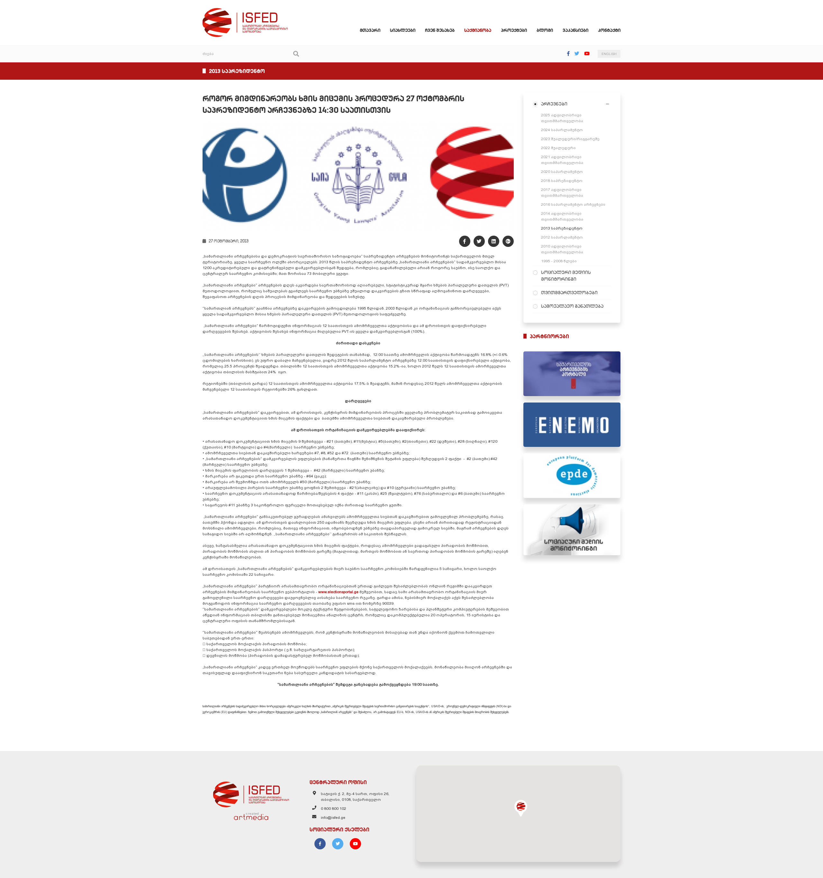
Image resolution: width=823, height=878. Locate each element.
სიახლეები (402, 30)
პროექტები (514, 30)
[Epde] (572, 475)
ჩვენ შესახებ (440, 30)
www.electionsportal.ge (338, 592)
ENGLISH (609, 54)
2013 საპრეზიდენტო (562, 228)
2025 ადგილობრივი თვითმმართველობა (562, 118)
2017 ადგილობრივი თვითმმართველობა (562, 192)
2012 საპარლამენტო (562, 237)
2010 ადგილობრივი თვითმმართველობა (562, 249)
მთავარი (370, 30)
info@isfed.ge (333, 817)
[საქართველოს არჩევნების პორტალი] (572, 373)
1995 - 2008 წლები (559, 261)
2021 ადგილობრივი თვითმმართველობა (562, 160)
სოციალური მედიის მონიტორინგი (566, 275)
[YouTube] (587, 53)
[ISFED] (251, 793)
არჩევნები (554, 104)
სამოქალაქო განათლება (572, 306)
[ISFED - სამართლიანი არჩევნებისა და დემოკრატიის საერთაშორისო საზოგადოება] (245, 11)
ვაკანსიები (575, 30)
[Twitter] (576, 53)
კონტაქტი (609, 30)
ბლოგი (545, 30)
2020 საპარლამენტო (562, 171)
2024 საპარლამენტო (562, 130)
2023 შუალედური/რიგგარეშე (570, 139)
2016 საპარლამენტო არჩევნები (573, 204)
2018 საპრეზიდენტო (562, 180)
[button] (520, 808)
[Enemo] (572, 425)
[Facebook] (568, 53)
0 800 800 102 (333, 808)
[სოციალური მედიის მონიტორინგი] (572, 529)
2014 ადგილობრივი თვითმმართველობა (562, 216)
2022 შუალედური (558, 148)
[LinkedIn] (493, 241)
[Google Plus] (508, 241)
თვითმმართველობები (569, 292)
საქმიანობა (477, 30)
